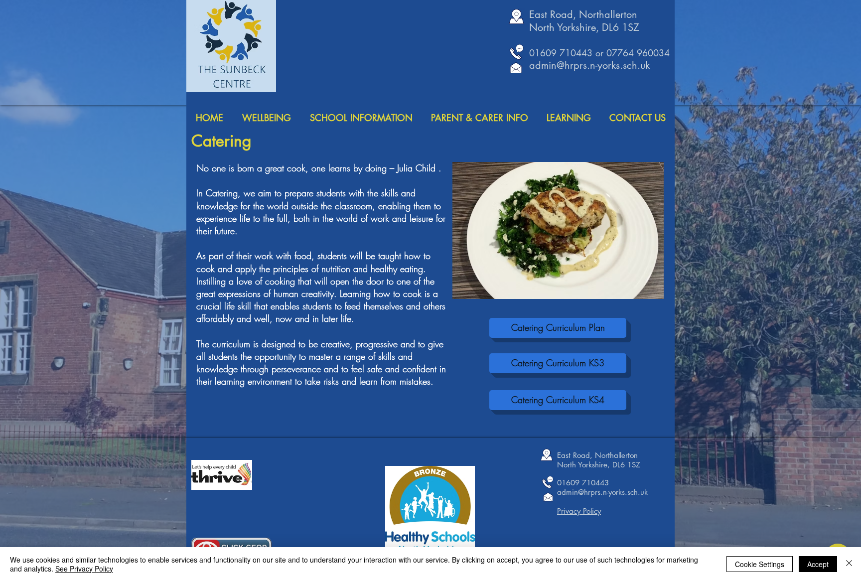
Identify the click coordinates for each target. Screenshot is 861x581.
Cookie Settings (759, 564)
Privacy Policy (579, 511)
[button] (558, 230)
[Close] (849, 564)
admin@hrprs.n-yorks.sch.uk (589, 65)
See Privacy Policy (84, 569)
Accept (818, 564)
